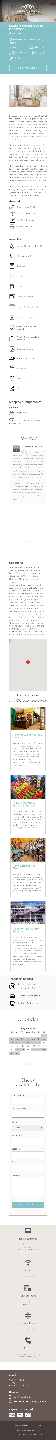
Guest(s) (15, 1122)
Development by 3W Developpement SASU (28, 1434)
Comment (16, 1175)
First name (17, 1135)
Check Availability (28, 68)
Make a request (28, 1205)
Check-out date (19, 1109)
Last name (17, 1149)
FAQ (13, 1382)
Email (14, 1162)
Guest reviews (17, 1380)
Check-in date (18, 1095)
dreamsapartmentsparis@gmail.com (29, 1401)
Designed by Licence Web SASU (28, 1431)
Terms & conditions (19, 1385)
